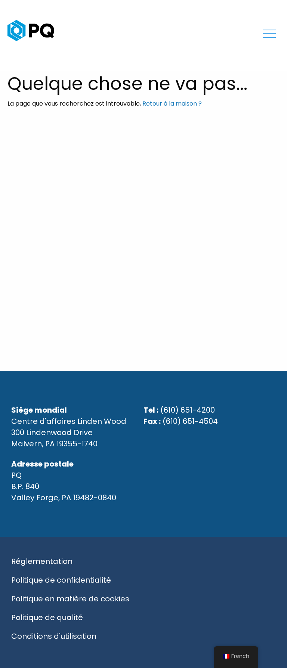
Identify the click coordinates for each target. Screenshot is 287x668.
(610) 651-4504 (190, 421)
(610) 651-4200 (187, 410)
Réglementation (41, 561)
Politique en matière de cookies (70, 598)
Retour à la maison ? (172, 103)
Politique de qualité (47, 617)
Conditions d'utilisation (53, 636)
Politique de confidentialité (61, 580)
